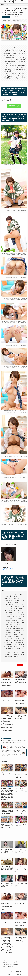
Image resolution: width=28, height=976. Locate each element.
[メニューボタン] (1, 1)
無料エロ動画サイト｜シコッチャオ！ (11, 962)
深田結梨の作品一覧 (8, 569)
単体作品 (19, 740)
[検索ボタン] (26, 1)
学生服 (3, 742)
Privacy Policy (18, 971)
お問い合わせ (12, 971)
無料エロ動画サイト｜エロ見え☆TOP (11, 961)
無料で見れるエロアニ (8, 966)
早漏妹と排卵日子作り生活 (11, 742)
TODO (4, 740)
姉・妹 (24, 740)
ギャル (4, 16)
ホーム (8, 971)
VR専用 (8, 740)
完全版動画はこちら (14, 105)
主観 (16, 740)
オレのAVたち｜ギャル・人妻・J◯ (14, 1)
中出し (12, 740)
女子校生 (7, 16)
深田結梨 (19, 742)
